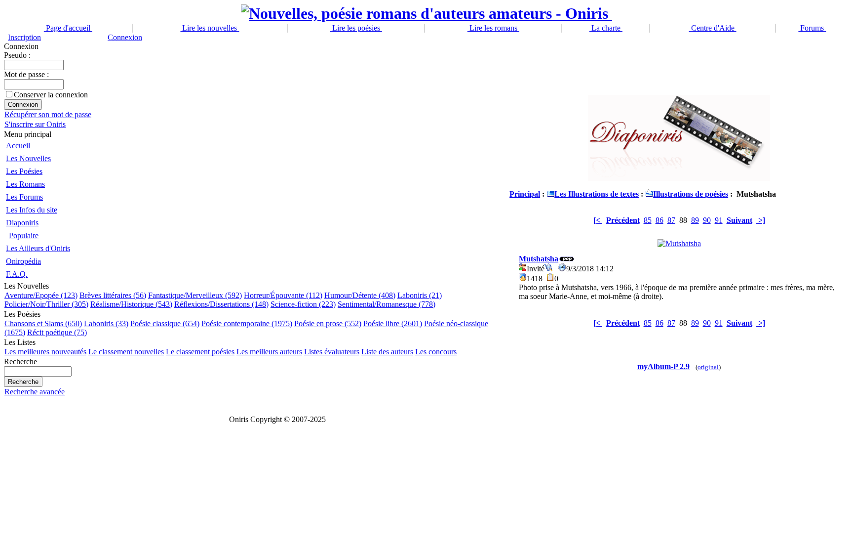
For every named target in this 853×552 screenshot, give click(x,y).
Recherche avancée (34, 391)
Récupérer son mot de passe (47, 114)
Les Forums (24, 197)
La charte (605, 28)
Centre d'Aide (713, 28)
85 (648, 220)
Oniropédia (23, 261)
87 (671, 220)
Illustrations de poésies (690, 194)
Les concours (436, 351)
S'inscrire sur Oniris (35, 124)
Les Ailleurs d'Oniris (38, 248)
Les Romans (25, 184)
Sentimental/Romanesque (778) (386, 304)
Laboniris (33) (106, 323)
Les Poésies (24, 171)
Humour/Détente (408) (359, 295)
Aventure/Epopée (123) (41, 295)
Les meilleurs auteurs (269, 351)
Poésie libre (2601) (392, 323)
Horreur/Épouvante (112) (283, 295)
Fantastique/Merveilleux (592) (195, 295)
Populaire (24, 235)
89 (695, 220)
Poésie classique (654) (164, 323)
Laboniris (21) (419, 295)
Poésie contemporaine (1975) (246, 323)
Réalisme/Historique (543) (131, 304)
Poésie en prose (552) (327, 323)
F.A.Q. (17, 274)
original (708, 367)
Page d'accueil (68, 28)
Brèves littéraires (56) (112, 295)
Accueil (18, 145)
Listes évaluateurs (331, 351)
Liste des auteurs (387, 351)
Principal (524, 194)
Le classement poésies (200, 351)
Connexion (125, 37)
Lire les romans (493, 28)
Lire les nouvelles (209, 28)
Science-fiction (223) (303, 304)
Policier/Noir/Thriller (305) (46, 304)
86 (659, 220)
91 (719, 220)
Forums (812, 28)
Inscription (24, 37)
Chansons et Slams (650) (43, 323)
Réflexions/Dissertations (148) (221, 304)
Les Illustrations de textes (596, 194)
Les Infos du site (31, 210)
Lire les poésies (356, 28)
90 (707, 220)
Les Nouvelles (28, 158)
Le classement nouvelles (126, 351)
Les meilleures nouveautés (45, 351)
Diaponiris (22, 222)
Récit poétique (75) (57, 332)
